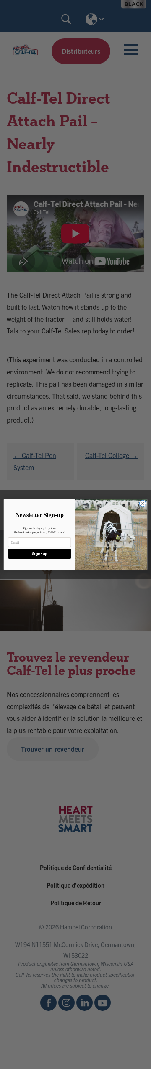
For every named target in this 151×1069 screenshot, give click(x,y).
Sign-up (39, 553)
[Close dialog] (142, 503)
